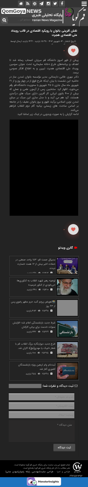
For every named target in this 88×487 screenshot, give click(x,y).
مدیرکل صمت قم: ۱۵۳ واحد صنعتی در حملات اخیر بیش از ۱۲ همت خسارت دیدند (35, 264)
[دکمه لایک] (73, 50)
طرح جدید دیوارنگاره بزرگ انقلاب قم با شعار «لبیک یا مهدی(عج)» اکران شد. (35, 346)
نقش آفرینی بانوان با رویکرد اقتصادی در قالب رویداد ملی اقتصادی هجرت (44, 33)
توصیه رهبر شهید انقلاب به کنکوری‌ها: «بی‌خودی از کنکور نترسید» (35, 283)
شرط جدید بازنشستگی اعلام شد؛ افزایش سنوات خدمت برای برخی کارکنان (34, 325)
